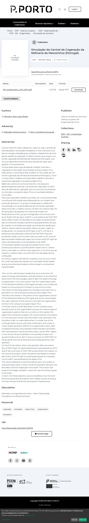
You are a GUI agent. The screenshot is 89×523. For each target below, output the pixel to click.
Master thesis (45, 60)
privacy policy (30, 515)
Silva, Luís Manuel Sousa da (42, 132)
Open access (61, 60)
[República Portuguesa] (59, 483)
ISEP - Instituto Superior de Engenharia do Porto (25, 31)
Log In (74, 9)
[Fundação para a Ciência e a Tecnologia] (19, 483)
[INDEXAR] (24, 452)
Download (78, 90)
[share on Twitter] (68, 149)
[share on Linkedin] (74, 149)
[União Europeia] (54, 488)
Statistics (74, 24)
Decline (74, 520)
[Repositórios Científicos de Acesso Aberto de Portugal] (12, 452)
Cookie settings (44, 505)
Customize (6, 520)
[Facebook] (10, 460)
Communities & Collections (20, 23)
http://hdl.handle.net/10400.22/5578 (44, 72)
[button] (65, 9)
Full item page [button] (42, 434)
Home (9, 31)
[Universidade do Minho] (10, 488)
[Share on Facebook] (63, 149)
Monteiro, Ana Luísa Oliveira (16, 117)
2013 (34, 60)
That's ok (82, 520)
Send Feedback (11, 99)
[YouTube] (23, 460)
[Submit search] (59, 9)
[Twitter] (17, 460)
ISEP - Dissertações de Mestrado (49, 31)
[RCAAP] (30, 460)
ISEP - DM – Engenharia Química (20, 33)
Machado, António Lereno (15, 132)
